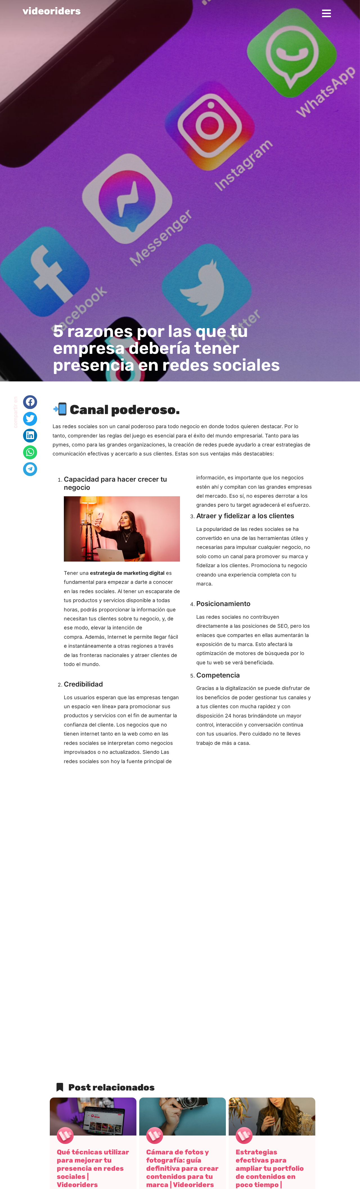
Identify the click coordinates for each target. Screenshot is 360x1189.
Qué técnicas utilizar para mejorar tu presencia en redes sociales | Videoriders (93, 1168)
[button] (30, 402)
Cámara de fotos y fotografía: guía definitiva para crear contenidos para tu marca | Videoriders (182, 1168)
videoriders (51, 11)
